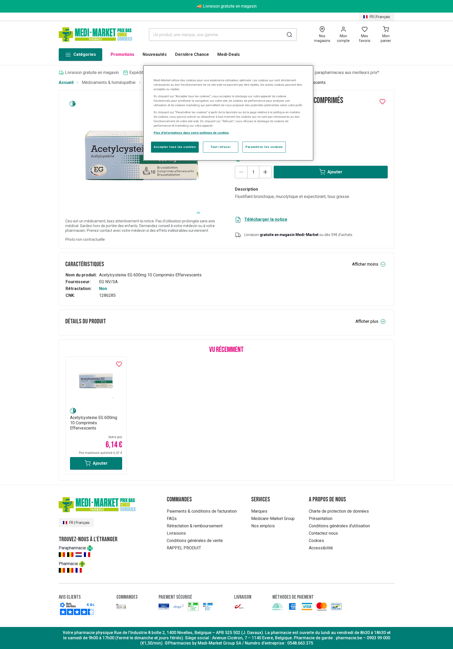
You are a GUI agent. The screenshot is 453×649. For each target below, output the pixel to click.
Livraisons (176, 533)
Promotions (122, 54)
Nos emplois (263, 525)
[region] (228, 113)
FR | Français (380, 17)
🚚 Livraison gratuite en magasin (227, 6)
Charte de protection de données (339, 511)
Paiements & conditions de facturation (202, 511)
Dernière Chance (192, 54)
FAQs (172, 518)
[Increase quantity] (265, 172)
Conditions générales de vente (195, 540)
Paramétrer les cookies (264, 147)
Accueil (66, 82)
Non (103, 288)
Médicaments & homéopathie (109, 82)
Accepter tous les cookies (175, 147)
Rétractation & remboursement (195, 525)
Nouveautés (155, 54)
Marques (259, 511)
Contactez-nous (323, 533)
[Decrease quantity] (241, 172)
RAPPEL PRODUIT (184, 547)
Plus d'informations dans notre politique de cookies (191, 133)
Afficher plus (366, 321)
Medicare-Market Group (273, 518)
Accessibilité (321, 547)
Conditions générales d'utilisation (339, 525)
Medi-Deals (228, 54)
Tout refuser (221, 147)
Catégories (84, 54)
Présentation (320, 518)
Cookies (316, 540)
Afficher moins (365, 264)
